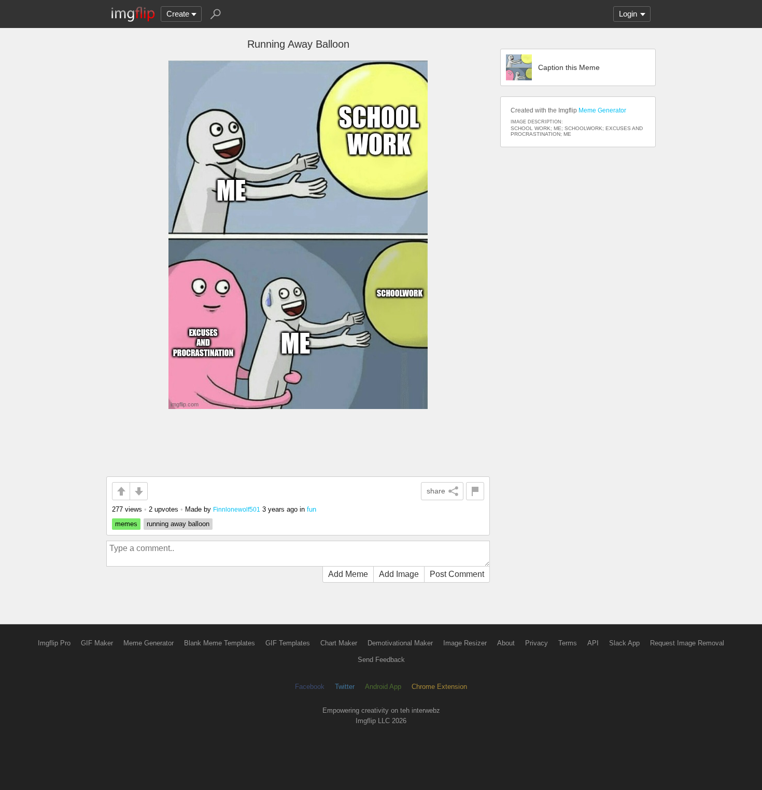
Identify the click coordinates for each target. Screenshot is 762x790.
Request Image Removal (687, 643)
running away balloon (178, 524)
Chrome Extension (439, 686)
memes (126, 524)
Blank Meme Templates (219, 643)
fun (311, 509)
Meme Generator (602, 110)
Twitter (345, 686)
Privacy (536, 643)
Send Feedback (381, 660)
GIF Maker (97, 643)
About (506, 643)
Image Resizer (465, 643)
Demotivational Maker (400, 643)
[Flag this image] (475, 491)
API (593, 643)
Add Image (399, 574)
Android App (383, 686)
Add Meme (348, 574)
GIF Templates (287, 643)
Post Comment (457, 574)
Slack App (624, 643)
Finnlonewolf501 (236, 509)
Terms (567, 643)
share (436, 491)
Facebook (309, 686)
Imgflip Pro (54, 643)
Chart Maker (338, 643)
